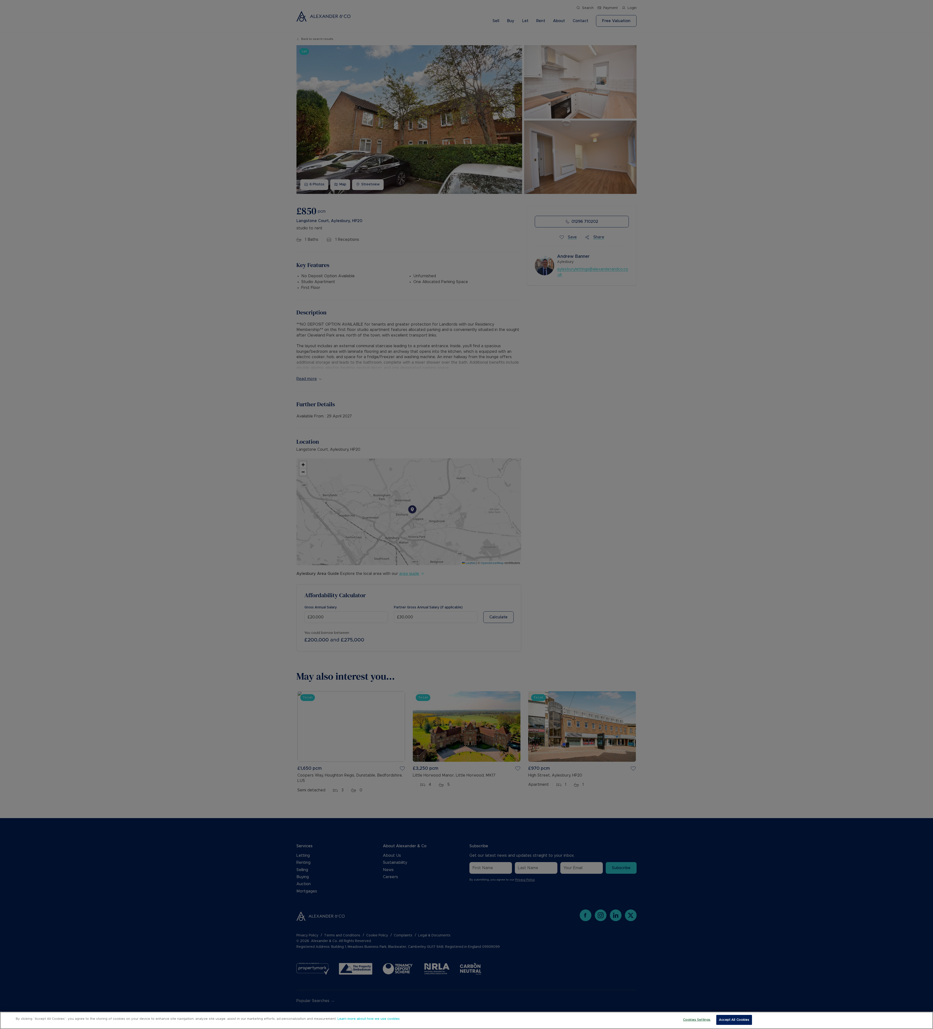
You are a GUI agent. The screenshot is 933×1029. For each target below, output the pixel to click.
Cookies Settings (696, 1019)
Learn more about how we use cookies (368, 1018)
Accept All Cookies (734, 1019)
